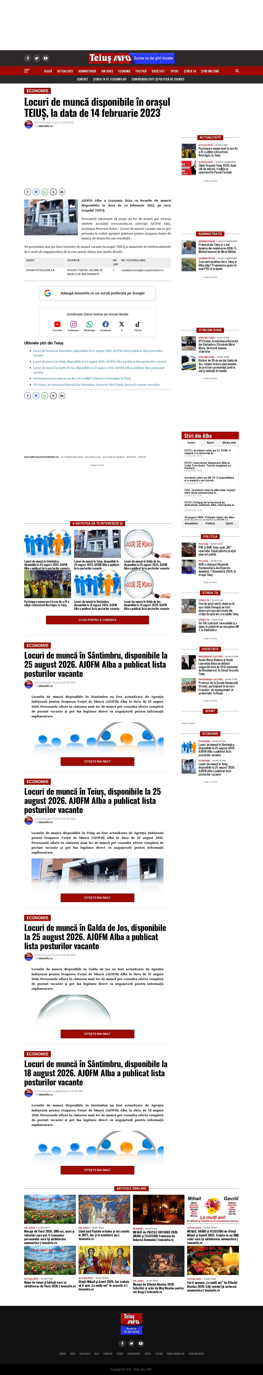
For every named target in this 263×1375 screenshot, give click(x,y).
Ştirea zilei (229, 442)
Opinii (229, 523)
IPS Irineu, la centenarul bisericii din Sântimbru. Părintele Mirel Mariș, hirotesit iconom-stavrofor (96, 385)
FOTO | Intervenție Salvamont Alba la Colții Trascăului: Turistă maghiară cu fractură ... (207, 465)
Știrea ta (190, 71)
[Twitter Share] (53, 192)
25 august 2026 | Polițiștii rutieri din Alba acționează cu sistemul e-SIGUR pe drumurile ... (209, 520)
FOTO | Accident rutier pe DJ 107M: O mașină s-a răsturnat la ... (207, 452)
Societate (158, 71)
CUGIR (120, 1353)
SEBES (148, 1353)
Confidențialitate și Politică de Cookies (158, 79)
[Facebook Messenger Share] (36, 192)
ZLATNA (159, 1353)
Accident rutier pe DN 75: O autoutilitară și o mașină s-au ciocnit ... (209, 479)
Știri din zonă (210, 71)
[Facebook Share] (27, 192)
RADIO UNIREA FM (175, 1353)
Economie (124, 71)
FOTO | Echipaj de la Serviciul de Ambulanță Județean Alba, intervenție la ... (209, 505)
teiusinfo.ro (46, 126)
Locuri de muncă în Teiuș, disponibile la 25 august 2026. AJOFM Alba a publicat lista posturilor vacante (100, 361)
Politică (141, 71)
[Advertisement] (131, 25)
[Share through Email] (62, 192)
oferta (132, 457)
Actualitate (65, 71)
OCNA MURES (133, 1353)
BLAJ (96, 1353)
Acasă (48, 71)
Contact (82, 79)
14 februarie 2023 (72, 457)
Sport (175, 71)
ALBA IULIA (84, 1353)
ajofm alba (93, 457)
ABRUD (62, 1353)
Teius (143, 457)
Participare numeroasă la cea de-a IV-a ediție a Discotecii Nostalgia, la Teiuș (82, 378)
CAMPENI (107, 1353)
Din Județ (107, 71)
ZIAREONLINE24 (196, 1353)
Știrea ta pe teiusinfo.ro (109, 79)
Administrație (87, 71)
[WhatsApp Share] (44, 192)
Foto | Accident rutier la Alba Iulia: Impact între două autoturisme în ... (209, 491)
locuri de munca (114, 457)
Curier (191, 442)
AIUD (72, 1353)
